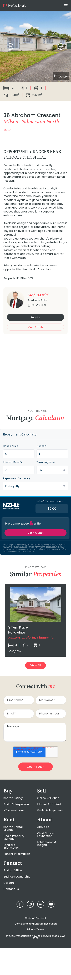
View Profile (35, 327)
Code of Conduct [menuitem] (35, 918)
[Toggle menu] (66, 5)
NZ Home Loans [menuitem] (13, 810)
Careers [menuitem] (8, 883)
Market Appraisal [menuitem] (49, 804)
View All (35, 665)
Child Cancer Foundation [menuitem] (46, 834)
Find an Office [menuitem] (12, 870)
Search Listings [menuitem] (13, 798)
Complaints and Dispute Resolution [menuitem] (35, 923)
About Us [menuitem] (43, 827)
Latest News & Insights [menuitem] (46, 843)
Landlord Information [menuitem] (11, 846)
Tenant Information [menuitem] (16, 854)
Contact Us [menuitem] (11, 889)
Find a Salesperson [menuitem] (16, 804)
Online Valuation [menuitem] (48, 798)
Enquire (35, 317)
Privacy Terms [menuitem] (35, 929)
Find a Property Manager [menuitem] (13, 837)
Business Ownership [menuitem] (16, 877)
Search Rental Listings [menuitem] (13, 828)
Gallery (63, 76)
